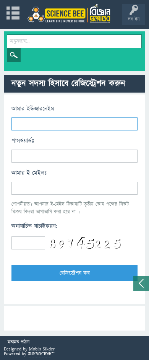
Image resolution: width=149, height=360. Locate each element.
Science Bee (39, 353)
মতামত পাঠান (18, 342)
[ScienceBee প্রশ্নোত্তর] (69, 13)
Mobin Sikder (42, 349)
